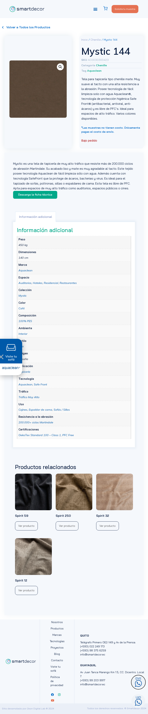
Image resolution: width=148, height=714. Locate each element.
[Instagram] (59, 695)
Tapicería (24, 371)
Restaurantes (68, 283)
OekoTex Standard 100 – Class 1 (39, 435)
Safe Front (40, 384)
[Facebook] (52, 695)
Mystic (22, 295)
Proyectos (57, 647)
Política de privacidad (56, 681)
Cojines (22, 409)
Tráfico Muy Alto (28, 397)
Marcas (57, 635)
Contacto (57, 660)
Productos (57, 628)
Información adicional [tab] (35, 217)
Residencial (51, 283)
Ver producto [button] (26, 526)
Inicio (84, 39)
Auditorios (24, 283)
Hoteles (37, 283)
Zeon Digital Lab (36, 708)
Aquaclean (94, 70)
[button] (95, 9)
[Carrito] (107, 8)
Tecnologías (57, 641)
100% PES (25, 321)
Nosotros (57, 622)
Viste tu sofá (55, 668)
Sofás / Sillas (62, 409)
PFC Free (68, 435)
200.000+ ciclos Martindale (35, 422)
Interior (22, 334)
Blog (57, 654)
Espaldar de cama (40, 409)
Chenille (96, 39)
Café (21, 308)
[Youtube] (52, 700)
